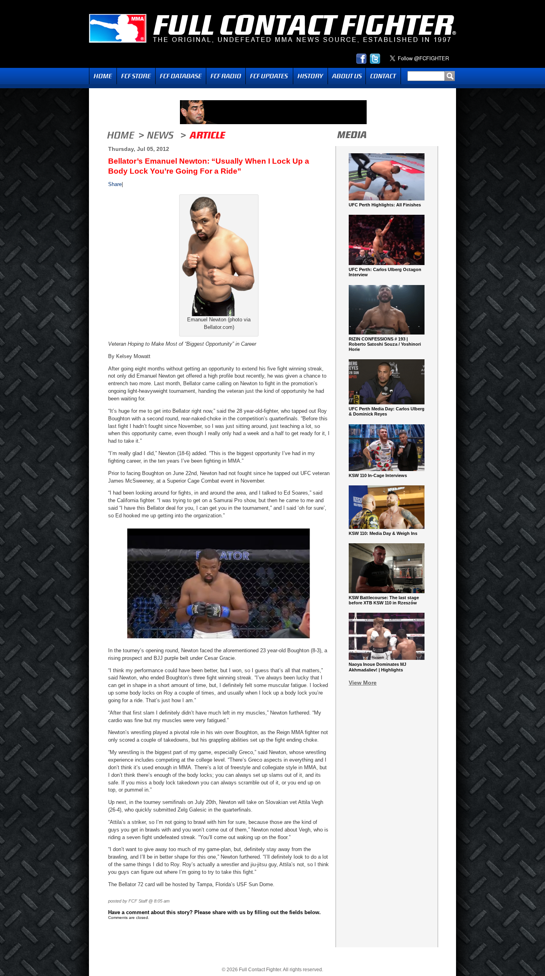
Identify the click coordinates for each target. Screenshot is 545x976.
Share (115, 184)
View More (363, 682)
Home (103, 76)
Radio (225, 76)
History (310, 76)
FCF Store (136, 76)
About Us (346, 76)
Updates (269, 76)
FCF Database (181, 76)
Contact (383, 76)
